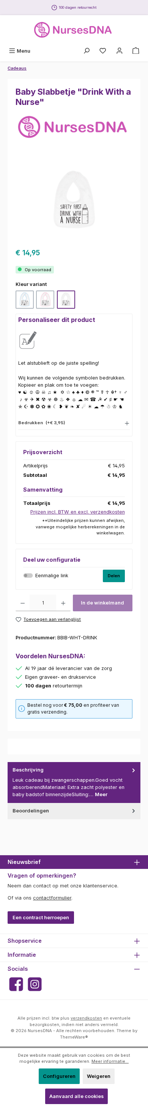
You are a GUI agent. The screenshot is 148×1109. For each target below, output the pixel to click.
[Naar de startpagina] (74, 30)
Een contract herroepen (41, 917)
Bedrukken (41, 422)
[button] (73, 422)
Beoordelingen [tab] (31, 811)
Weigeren (98, 1076)
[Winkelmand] (136, 51)
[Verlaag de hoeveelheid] (23, 603)
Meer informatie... (110, 1061)
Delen (114, 575)
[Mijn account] (119, 51)
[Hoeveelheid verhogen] (63, 603)
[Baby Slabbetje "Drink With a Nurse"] (74, 200)
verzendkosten (86, 1018)
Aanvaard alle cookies (76, 1096)
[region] (74, 200)
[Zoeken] (86, 51)
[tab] (74, 782)
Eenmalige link (51, 575)
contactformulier (52, 898)
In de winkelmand (102, 603)
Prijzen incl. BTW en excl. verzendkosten (77, 512)
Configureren (59, 1076)
